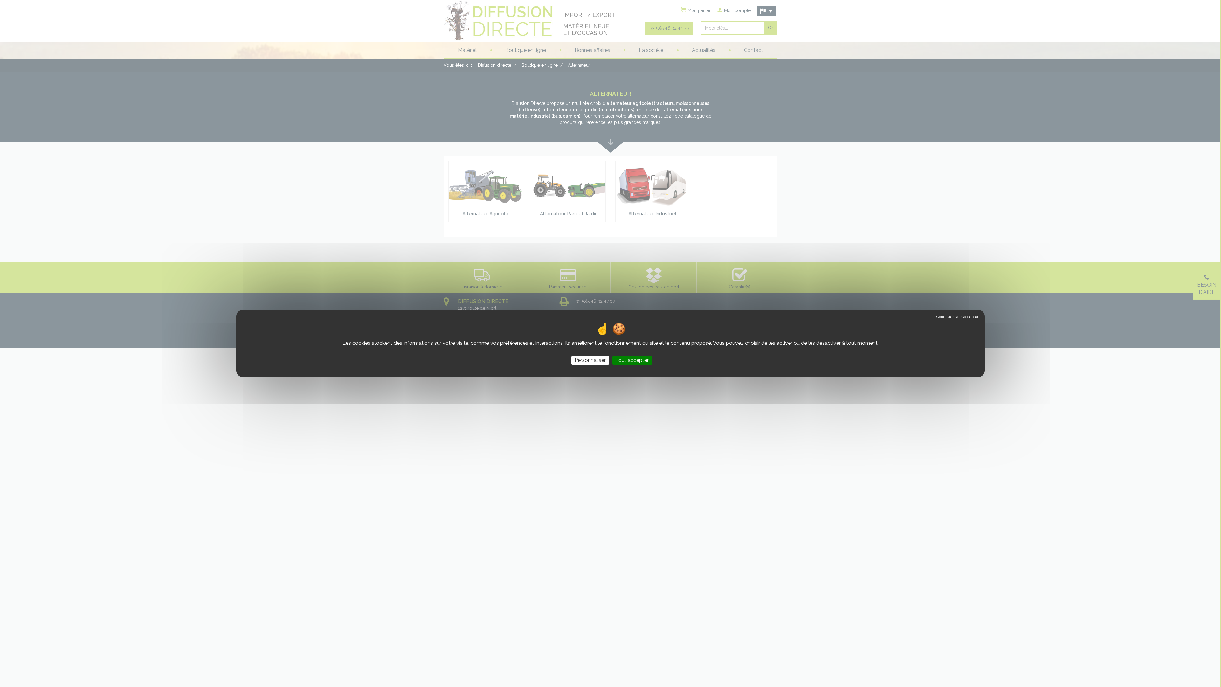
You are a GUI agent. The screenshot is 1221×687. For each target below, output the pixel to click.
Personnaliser (590, 360)
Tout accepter (632, 360)
